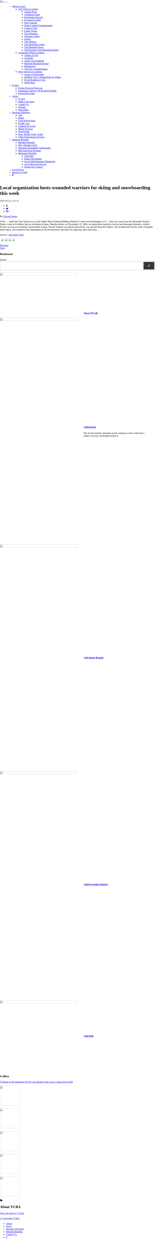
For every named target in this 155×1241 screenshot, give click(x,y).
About (15, 96)
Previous (4, 245)
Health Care (24, 123)
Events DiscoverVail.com (30, 88)
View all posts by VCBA (12, 1213)
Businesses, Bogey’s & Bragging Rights (37, 90)
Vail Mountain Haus (33, 47)
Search (3, 259)
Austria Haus (30, 12)
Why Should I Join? (27, 145)
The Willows (30, 42)
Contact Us (23, 104)
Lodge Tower (30, 31)
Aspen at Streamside (34, 74)
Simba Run (29, 82)
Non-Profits (23, 131)
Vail (20, 115)
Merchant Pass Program (29, 150)
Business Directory (21, 112)
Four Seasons (30, 22)
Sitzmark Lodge (32, 36)
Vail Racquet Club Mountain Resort (41, 50)
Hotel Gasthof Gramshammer (38, 25)
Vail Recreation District (96, 884)
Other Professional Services (31, 137)
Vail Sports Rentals (93, 657)
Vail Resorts (90, 427)
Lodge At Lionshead (34, 61)
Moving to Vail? (20, 172)
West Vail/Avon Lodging (30, 71)
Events (15, 85)
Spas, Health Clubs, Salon (30, 134)
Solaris (27, 39)
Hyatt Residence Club (34, 80)
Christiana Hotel (32, 14)
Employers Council (33, 167)
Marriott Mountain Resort (36, 63)
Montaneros (30, 66)
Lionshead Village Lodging (31, 52)
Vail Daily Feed (15, 235)
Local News (18, 169)
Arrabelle (28, 58)
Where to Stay (19, 6)
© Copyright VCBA (10, 1218)
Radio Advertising (33, 158)
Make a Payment (26, 101)
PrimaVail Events (26, 93)
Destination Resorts (33, 17)
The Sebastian (31, 33)
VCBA (21, 99)
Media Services (25, 129)
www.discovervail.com (35, 164)
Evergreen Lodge (32, 20)
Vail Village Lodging (28, 9)
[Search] (148, 265)
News (9, 1226)
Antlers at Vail (31, 55)
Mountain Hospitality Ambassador (34, 148)
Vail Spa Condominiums (36, 69)
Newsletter (23, 110)
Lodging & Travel (26, 126)
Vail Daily (29, 156)
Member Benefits (20, 139)
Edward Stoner (10, 216)
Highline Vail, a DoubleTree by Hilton (42, 77)
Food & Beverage (26, 120)
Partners (22, 107)
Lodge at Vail (30, 28)
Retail (21, 118)
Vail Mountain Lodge (34, 44)
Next (2, 248)
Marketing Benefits (27, 153)
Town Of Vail (90, 313)
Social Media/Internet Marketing (39, 161)
